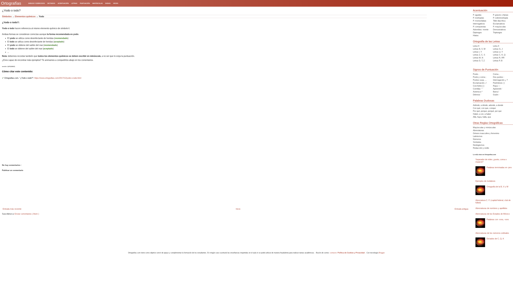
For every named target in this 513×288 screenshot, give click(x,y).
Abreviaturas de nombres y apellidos (491, 208)
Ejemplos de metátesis (485, 181)
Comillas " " (478, 89)
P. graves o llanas (500, 15)
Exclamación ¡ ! (480, 83)
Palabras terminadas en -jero (499, 167)
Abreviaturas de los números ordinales (492, 233)
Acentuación (480, 10)
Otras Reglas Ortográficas (488, 122)
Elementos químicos (25, 16)
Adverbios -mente (480, 29)
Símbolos (7, 16)
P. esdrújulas (478, 18)
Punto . (476, 74)
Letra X (496, 46)
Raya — (496, 86)
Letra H (476, 46)
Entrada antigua (461, 209)
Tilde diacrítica (499, 21)
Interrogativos (479, 24)
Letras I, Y (477, 52)
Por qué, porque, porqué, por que (487, 111)
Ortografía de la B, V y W (497, 186)
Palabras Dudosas (483, 100)
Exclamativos (499, 24)
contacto (333, 253)
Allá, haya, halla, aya (482, 117)
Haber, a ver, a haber (482, 114)
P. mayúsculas (499, 26)
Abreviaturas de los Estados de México (492, 214)
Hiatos (476, 35)
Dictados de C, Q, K (495, 238)
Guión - (496, 94)
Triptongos (497, 32)
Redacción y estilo (481, 148)
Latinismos (477, 136)
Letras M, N (478, 58)
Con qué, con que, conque (484, 108)
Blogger (381, 253)
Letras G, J (498, 49)
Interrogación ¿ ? (500, 80)
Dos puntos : (498, 77)
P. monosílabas (479, 21)
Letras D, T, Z (479, 60)
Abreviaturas (478, 130)
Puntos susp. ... (480, 80)
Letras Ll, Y (498, 52)
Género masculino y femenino (486, 133)
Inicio (238, 209)
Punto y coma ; (479, 77)
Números (477, 139)
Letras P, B (497, 60)
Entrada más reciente (12, 209)
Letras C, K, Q (499, 55)
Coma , (496, 74)
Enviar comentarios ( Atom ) (27, 214)
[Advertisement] (449, 31)
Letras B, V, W (479, 49)
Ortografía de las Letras (486, 41)
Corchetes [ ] (478, 86)
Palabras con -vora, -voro (498, 219)
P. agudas (477, 15)
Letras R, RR (498, 58)
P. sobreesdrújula (500, 18)
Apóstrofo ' (497, 89)
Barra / (496, 92)
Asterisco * (478, 92)
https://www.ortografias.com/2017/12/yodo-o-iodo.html (57, 78)
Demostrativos (499, 29)
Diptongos (477, 32)
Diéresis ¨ (477, 94)
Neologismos (478, 145)
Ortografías (11, 3)
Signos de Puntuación (485, 69)
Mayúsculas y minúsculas (484, 127)
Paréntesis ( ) (499, 83)
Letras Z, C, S (479, 55)
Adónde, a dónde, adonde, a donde (488, 105)
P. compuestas (479, 26)
